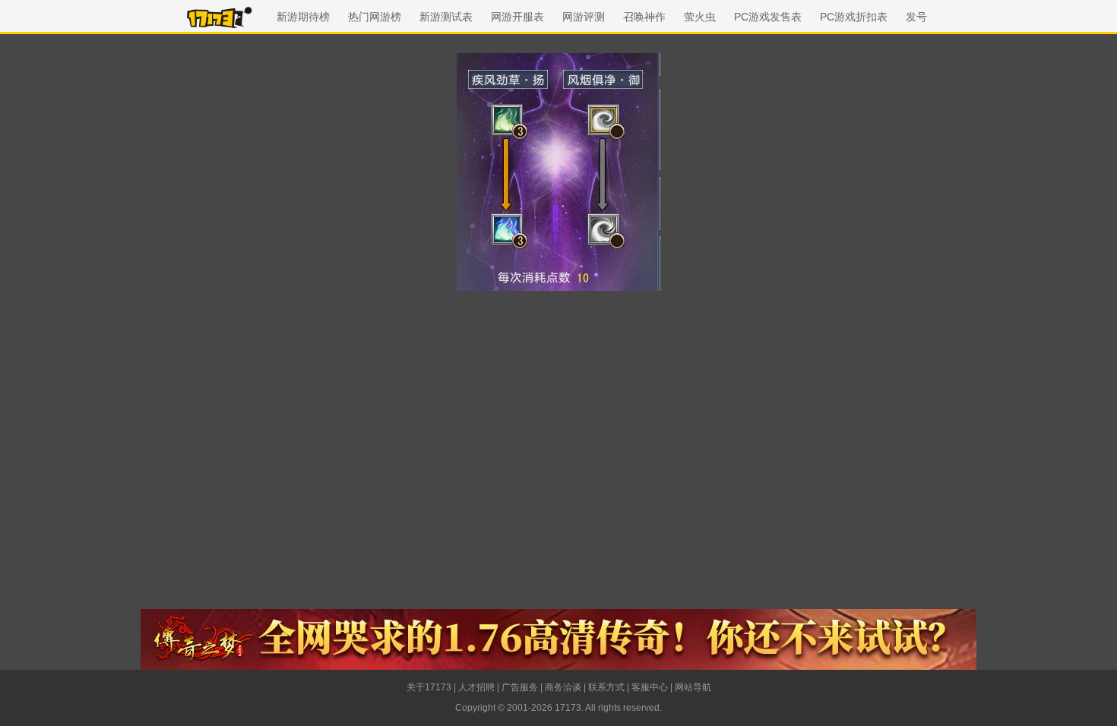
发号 (916, 17)
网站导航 (693, 687)
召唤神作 (644, 17)
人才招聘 (476, 687)
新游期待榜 (303, 17)
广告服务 (520, 687)
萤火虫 (700, 17)
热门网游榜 (374, 17)
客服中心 (649, 687)
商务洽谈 (563, 687)
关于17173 (429, 687)
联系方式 (606, 687)
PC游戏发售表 (768, 17)
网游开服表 (517, 17)
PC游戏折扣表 (854, 17)
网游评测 (583, 17)
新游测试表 (446, 17)
